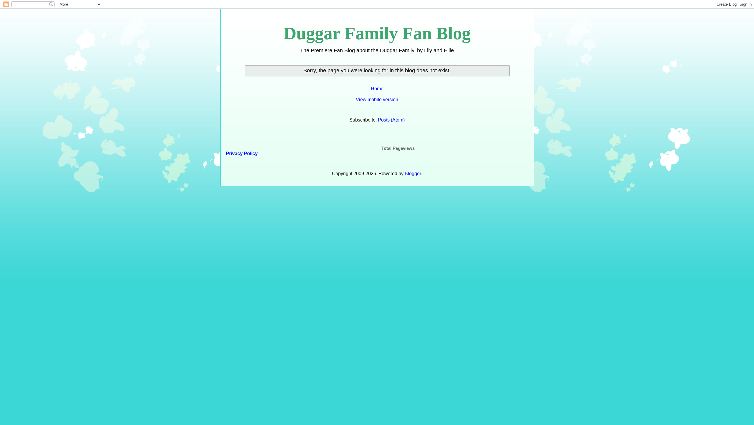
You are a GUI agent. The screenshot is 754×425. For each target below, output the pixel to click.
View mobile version (377, 99)
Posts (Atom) (391, 119)
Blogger (413, 173)
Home (377, 88)
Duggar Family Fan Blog (377, 33)
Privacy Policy (241, 153)
